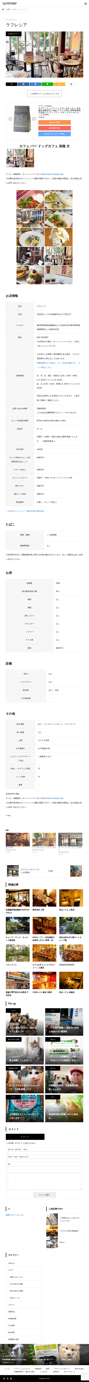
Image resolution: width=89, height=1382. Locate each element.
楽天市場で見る (54, 128)
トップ (7, 1369)
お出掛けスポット (13, 34)
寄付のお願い (79, 1369)
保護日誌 (11, 1312)
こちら (25, 462)
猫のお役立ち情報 (13, 1039)
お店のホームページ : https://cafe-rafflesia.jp (26, 511)
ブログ (13, 1010)
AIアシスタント (69, 1372)
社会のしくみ (15, 1298)
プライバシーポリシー (62, 1369)
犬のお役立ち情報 (16, 1284)
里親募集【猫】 (13, 1068)
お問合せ (56, 1372)
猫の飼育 (11, 1332)
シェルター (44, 1372)
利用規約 (38, 1369)
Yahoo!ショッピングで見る (54, 134)
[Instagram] (4, 1378)
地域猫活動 (12, 1318)
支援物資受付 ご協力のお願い (24, 1372)
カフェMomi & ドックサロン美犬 (44, 847)
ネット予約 (64, 413)
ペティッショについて (22, 1369)
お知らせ (53, 1039)
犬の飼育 (11, 1325)
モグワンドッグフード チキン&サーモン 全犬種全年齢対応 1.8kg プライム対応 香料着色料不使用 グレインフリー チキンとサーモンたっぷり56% (59, 111)
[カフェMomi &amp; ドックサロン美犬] (44, 839)
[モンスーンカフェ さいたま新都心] (70, 839)
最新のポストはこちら (15, 1215)
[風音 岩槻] (18, 839)
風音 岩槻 (9, 847)
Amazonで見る (54, 122)
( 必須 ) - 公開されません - (19, 1157)
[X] (7, 1378)
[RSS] (11, 1378)
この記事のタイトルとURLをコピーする (44, 94)
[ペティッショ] (9, 3)
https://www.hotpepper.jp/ (52, 174)
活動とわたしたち (16, 1277)
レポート (11, 1305)
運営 (47, 1369)
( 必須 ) (17, 1149)
